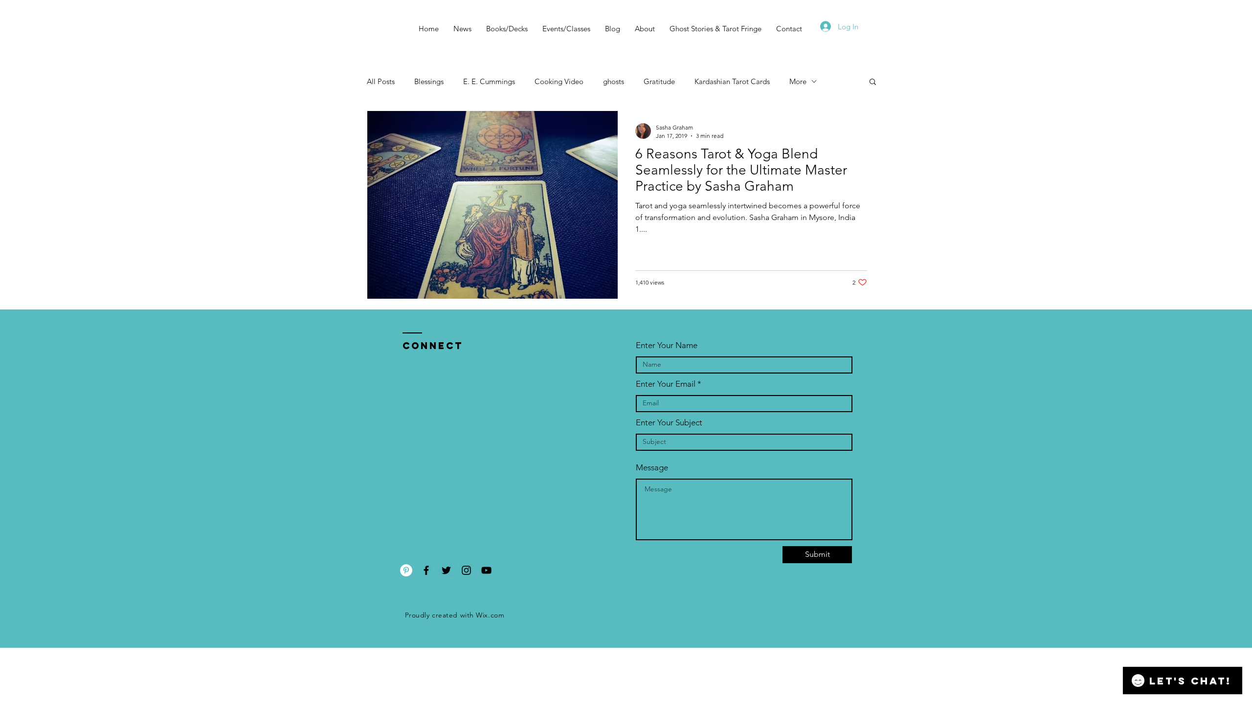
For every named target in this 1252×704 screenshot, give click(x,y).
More (797, 81)
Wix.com (490, 615)
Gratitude (659, 81)
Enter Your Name (666, 345)
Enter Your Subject (669, 422)
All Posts (381, 81)
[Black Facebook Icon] (426, 570)
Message (652, 467)
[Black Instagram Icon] (466, 570)
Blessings (429, 81)
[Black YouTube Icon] (486, 570)
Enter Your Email (665, 384)
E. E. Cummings (489, 81)
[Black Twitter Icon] (446, 570)
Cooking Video (559, 81)
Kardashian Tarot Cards (732, 81)
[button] (872, 82)
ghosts (613, 81)
